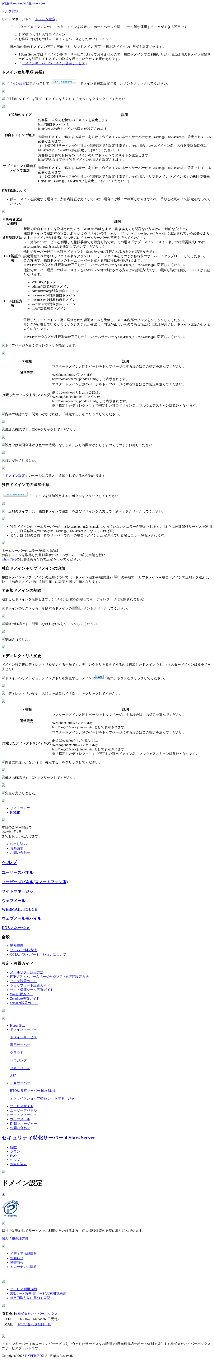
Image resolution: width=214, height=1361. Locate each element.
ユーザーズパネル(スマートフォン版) (35, 882)
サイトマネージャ (17, 891)
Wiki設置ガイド (21, 994)
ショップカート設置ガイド (30, 985)
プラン (15, 1151)
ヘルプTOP (10, 11)
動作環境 (16, 945)
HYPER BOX (35, 1355)
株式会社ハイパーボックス (38, 1313)
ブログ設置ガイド (23, 981)
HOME (15, 812)
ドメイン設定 (45, 19)
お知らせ (16, 1258)
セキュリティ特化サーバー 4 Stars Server (48, 1137)
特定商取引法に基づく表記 (30, 1298)
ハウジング (18, 1060)
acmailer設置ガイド (24, 1003)
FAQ (13, 1155)
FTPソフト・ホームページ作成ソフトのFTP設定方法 (49, 976)
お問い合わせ (20, 852)
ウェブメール (13, 900)
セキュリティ (20, 1068)
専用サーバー (20, 1045)
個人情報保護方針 (15, 1238)
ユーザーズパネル (17, 872)
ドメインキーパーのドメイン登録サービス (53, 63)
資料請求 (16, 848)
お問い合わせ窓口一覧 (34, 1324)
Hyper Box (17, 1025)
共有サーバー (20, 1083)
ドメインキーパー (23, 1029)
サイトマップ (20, 808)
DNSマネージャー (23, 1123)
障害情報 (16, 1262)
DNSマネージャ (16, 928)
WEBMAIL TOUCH (20, 909)
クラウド (16, 1052)
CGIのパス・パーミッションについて (38, 954)
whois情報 (9, 559)
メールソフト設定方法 (26, 972)
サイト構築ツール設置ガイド (32, 990)
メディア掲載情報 (23, 1253)
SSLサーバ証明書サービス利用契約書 (38, 1293)
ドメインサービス (23, 1037)
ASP (13, 1075)
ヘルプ (9, 862)
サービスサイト (21, 1106)
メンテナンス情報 (23, 1267)
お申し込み (18, 844)
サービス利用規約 (23, 1289)
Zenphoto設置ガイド (24, 998)
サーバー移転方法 (23, 950)
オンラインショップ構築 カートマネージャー (44, 1098)
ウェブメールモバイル (21, 918)
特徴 (13, 1147)
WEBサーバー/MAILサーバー (23, 3)
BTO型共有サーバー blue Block (33, 1090)
